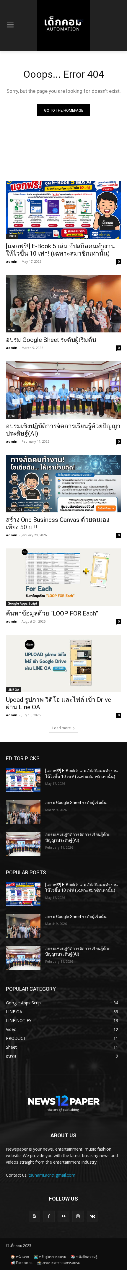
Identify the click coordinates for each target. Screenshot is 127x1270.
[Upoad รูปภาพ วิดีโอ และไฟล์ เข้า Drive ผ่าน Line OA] (63, 663)
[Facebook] (49, 1216)
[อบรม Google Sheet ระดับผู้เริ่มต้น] (63, 303)
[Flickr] (63, 1216)
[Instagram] (78, 1216)
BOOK (12, 236)
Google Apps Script (22, 603)
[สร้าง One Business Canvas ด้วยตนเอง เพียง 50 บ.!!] (63, 483)
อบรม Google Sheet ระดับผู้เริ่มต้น (51, 339)
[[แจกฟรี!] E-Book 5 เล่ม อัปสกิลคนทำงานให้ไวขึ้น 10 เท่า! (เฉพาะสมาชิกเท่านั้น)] (63, 210)
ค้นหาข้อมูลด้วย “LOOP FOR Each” (52, 613)
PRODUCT (15, 510)
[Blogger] (34, 1216)
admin (11, 261)
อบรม (11, 330)
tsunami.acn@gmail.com (52, 1175)
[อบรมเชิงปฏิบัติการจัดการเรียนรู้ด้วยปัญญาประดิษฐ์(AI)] (63, 390)
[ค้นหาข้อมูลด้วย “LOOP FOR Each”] (63, 577)
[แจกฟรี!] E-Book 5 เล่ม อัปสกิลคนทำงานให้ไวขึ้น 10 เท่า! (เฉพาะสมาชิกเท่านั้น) (60, 250)
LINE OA (13, 690)
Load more (61, 727)
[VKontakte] (92, 1216)
